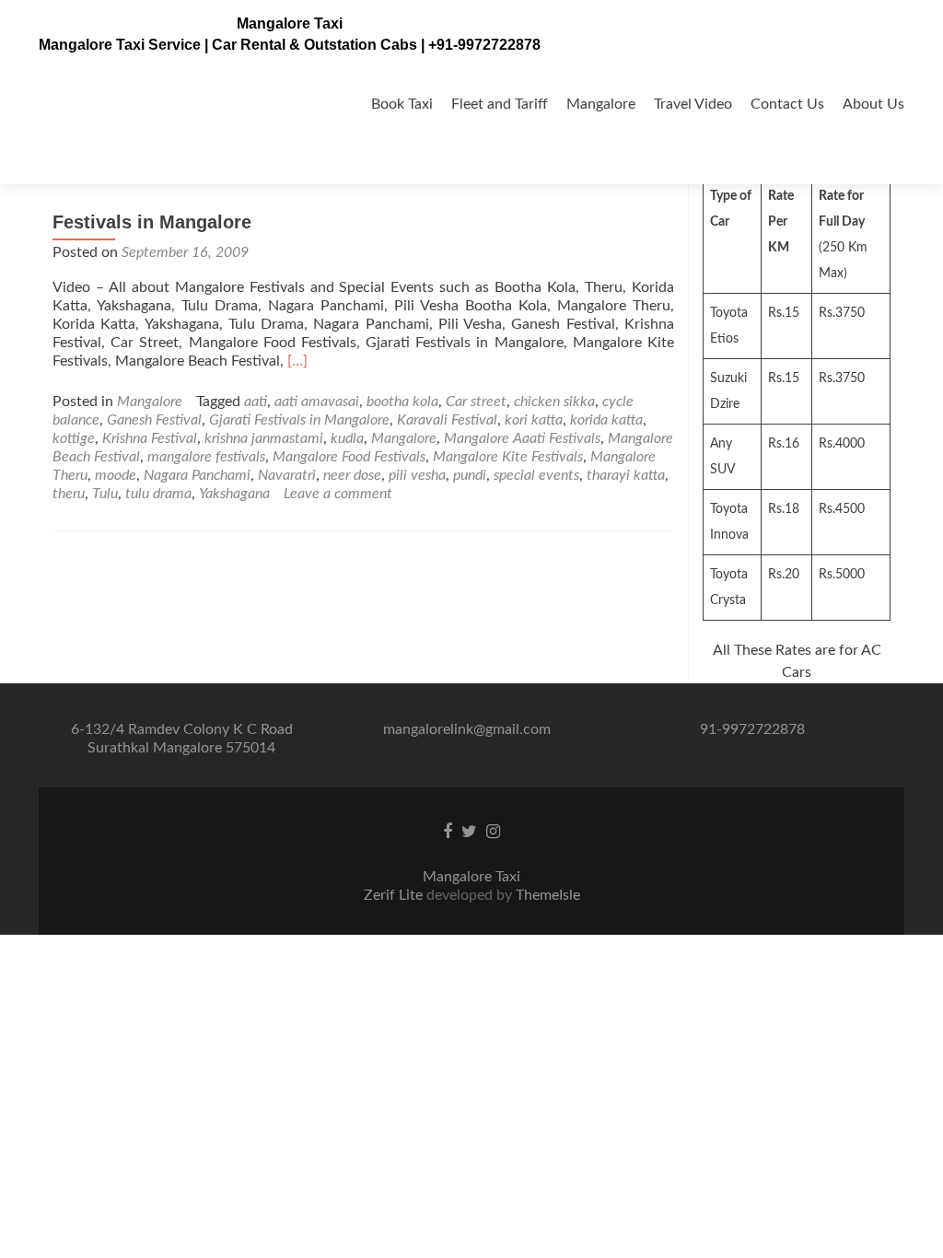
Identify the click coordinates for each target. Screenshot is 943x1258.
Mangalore (600, 104)
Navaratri (287, 475)
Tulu (105, 493)
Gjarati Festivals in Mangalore (299, 420)
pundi (469, 475)
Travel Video (693, 104)
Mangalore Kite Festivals (508, 456)
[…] (297, 361)
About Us (873, 104)
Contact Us (787, 104)
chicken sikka (554, 401)
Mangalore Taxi (290, 23)
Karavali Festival (447, 420)
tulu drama (158, 493)
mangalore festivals (206, 456)
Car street (476, 401)
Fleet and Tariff (499, 104)
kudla (347, 438)
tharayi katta (626, 475)
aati (255, 401)
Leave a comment (338, 493)
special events (536, 475)
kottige (73, 438)
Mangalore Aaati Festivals (522, 438)
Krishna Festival (149, 438)
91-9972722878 (752, 729)
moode (115, 475)
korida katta (606, 420)
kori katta (534, 420)
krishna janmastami (263, 438)
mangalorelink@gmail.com (467, 729)
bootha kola (402, 401)
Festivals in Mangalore (151, 222)
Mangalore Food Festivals (349, 456)
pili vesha (417, 475)
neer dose (352, 475)
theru (68, 493)
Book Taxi (402, 104)
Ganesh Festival (154, 420)
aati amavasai (316, 401)
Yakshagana (234, 493)
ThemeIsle (548, 895)
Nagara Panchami (197, 475)
